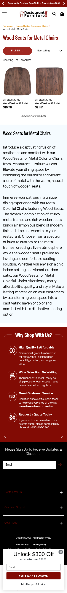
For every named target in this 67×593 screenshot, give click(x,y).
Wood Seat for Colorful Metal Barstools (49, 103)
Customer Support (14, 507)
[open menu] (4, 14)
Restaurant (8, 26)
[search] (54, 14)
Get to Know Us (13, 492)
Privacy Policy (39, 545)
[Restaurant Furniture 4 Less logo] (34, 14)
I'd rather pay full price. (33, 584)
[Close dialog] (60, 552)
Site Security (22, 545)
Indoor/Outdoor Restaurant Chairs (32, 26)
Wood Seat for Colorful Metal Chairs (17, 103)
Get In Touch (11, 523)
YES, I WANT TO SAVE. (33, 576)
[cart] (62, 15)
